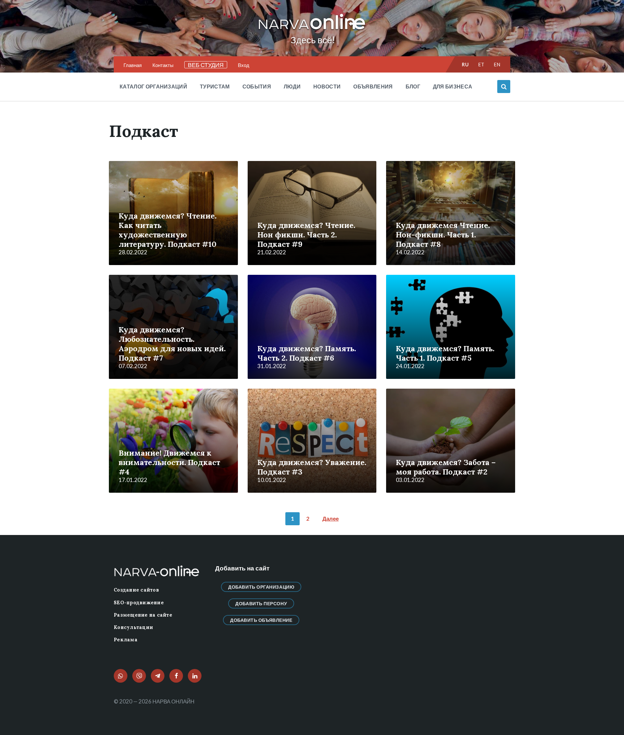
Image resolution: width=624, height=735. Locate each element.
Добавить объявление (261, 620)
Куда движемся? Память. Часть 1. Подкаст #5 (445, 353)
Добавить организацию (261, 587)
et (481, 64)
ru (465, 64)
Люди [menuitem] (292, 86)
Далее (330, 518)
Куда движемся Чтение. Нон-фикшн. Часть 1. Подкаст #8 (443, 234)
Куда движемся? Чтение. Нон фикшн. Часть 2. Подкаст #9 (306, 234)
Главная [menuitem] (133, 65)
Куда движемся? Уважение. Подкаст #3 (311, 466)
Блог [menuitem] (413, 86)
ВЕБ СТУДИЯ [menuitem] (206, 64)
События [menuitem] (256, 86)
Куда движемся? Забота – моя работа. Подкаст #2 (446, 466)
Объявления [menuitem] (373, 86)
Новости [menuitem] (327, 86)
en (497, 64)
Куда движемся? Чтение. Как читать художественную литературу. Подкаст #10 (167, 230)
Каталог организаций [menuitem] (153, 86)
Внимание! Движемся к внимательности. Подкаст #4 (169, 462)
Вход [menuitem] (243, 65)
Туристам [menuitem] (215, 86)
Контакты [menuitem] (163, 65)
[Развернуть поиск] (503, 86)
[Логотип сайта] (312, 29)
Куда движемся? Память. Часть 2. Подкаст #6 (306, 353)
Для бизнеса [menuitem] (453, 86)
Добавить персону (261, 603)
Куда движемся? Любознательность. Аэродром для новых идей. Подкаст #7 (172, 344)
